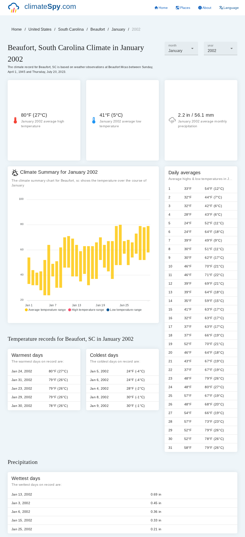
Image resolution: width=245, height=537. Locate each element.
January (118, 29)
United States (39, 29)
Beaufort (97, 29)
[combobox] (181, 48)
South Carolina (71, 29)
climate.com (50, 6)
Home (16, 29)
